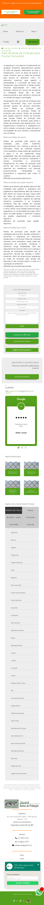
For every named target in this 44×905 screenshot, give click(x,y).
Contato (6, 42)
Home (5, 31)
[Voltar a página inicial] (22, 27)
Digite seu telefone (22, 304)
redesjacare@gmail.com (23, 845)
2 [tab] (22, 448)
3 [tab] (25, 448)
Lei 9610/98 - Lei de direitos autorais (24, 789)
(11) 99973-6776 (23, 842)
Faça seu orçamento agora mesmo (10, 12)
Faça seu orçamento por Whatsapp (33, 12)
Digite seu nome (22, 293)
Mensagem (22, 310)
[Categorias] (18, 42)
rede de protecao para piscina (35, 48)
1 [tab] (18, 448)
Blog (33, 31)
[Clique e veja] (22, 803)
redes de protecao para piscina (24, 48)
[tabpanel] (21, 421)
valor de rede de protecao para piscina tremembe (6, 51)
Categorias (14, 48)
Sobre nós (20, 31)
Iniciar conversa (23, 883)
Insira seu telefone (13, 874)
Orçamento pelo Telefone (22, 341)
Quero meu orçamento (22, 376)
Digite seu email (22, 298)
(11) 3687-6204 (23, 838)
